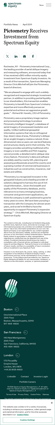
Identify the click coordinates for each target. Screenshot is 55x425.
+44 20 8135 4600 (13, 369)
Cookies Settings (27, 420)
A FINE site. (41, 391)
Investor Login (41, 376)
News (41, 5)
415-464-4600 (11, 346)
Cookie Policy (36, 394)
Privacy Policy (23, 394)
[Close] (52, 403)
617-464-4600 (11, 323)
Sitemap (46, 394)
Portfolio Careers (27, 381)
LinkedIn (11, 376)
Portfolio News (11, 24)
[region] (27, 412)
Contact (25, 376)
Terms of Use (11, 394)
